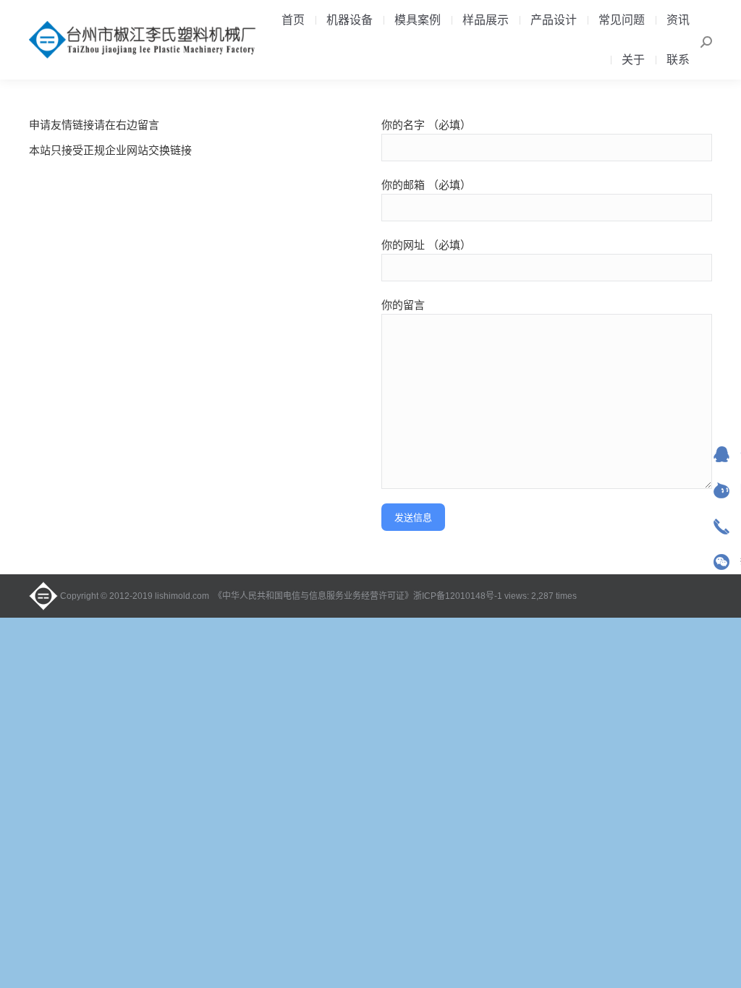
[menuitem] (293, 20)
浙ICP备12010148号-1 (457, 596)
